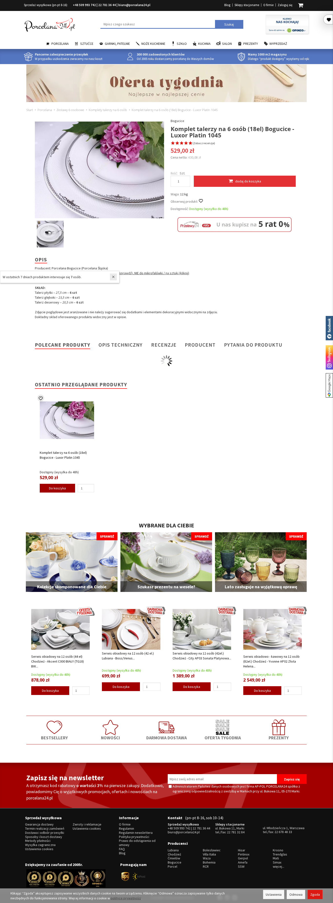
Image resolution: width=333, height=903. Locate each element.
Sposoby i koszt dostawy (43, 837)
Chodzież (174, 854)
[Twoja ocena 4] (186, 143)
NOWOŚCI (110, 738)
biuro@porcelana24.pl (134, 5)
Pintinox (243, 854)
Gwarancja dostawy (39, 824)
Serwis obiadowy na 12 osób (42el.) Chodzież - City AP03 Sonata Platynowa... (202, 655)
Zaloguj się (285, 5)
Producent (200, 345)
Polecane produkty (62, 345)
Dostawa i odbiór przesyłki (44, 833)
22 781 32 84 (236, 832)
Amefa (242, 862)
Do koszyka (57, 488)
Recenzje (163, 345)
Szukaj (229, 24)
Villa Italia (209, 854)
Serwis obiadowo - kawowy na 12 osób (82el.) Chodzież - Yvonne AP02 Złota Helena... (271, 661)
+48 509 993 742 (84, 5)
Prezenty (250, 43)
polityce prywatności (126, 898)
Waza (207, 858)
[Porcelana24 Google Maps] (329, 385)
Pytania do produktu (253, 345)
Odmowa (296, 894)
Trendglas (280, 854)
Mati (276, 858)
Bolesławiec (212, 850)
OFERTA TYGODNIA (223, 738)
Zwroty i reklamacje (87, 824)
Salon (227, 43)
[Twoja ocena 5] (190, 143)
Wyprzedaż (278, 43)
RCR (206, 867)
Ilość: (174, 173)
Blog (227, 5)
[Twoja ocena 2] (177, 143)
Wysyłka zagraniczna (40, 845)
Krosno (278, 850)
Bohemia (209, 862)
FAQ (122, 849)
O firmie (268, 5)
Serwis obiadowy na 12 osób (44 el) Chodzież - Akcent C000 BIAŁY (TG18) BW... (57, 661)
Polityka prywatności (134, 837)
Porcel (172, 867)
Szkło (182, 43)
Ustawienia (274, 894)
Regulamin (126, 829)
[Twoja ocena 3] (181, 143)
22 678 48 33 (283, 832)
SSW (241, 867)
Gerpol (243, 858)
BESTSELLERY (54, 738)
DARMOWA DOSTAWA (166, 738)
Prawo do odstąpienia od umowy (137, 843)
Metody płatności (37, 841)
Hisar (241, 850)
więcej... (278, 867)
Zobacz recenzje (204, 143)
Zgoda (315, 894)
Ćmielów (174, 858)
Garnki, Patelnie (117, 43)
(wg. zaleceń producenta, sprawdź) (107, 273)
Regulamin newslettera (136, 833)
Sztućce (86, 43)
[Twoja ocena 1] (173, 143)
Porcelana (60, 43)
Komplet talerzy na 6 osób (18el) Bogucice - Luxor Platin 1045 (63, 455)
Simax (277, 862)
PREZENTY (279, 738)
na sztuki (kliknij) (177, 273)
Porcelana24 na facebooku (329, 328)
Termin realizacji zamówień (44, 829)
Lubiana (173, 850)
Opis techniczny (120, 345)
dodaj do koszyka (248, 181)
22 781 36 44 (107, 5)
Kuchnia (204, 43)
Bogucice (177, 121)
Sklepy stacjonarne (247, 5)
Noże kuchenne (153, 43)
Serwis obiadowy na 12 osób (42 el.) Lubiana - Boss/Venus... (128, 655)
